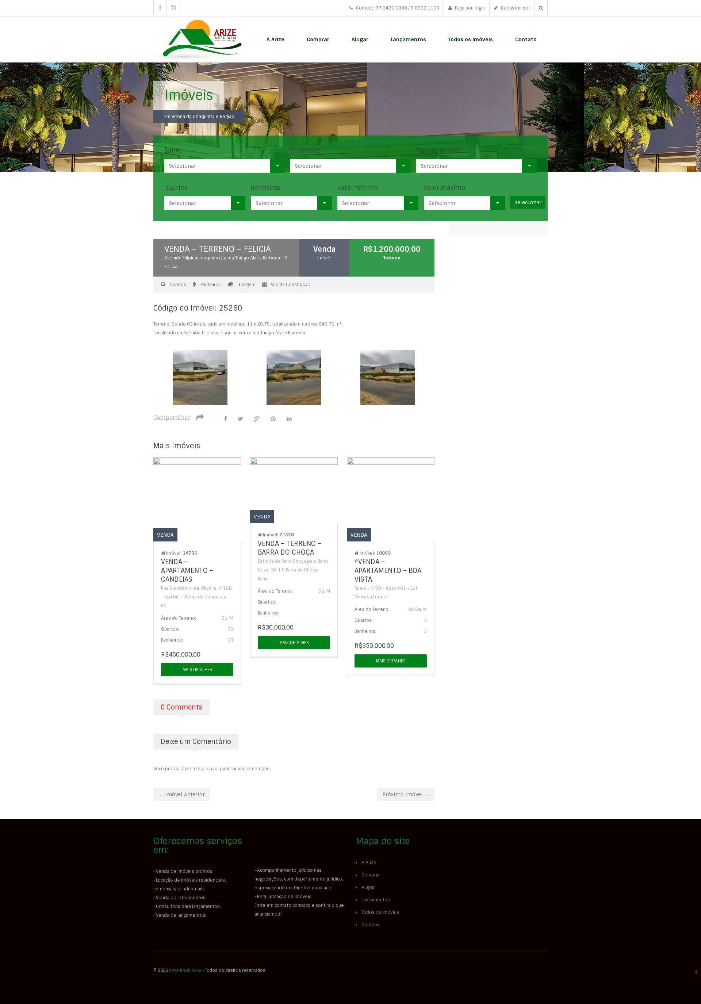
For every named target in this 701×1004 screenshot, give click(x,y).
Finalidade (305, 151)
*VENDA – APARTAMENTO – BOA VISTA (388, 571)
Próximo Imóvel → (405, 794)
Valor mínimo (357, 188)
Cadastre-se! (515, 8)
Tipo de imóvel (438, 151)
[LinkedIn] (289, 419)
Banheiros (265, 188)
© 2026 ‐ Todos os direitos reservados (210, 970)
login (203, 769)
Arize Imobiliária (185, 970)
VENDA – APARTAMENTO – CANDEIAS (187, 571)
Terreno (392, 258)
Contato (526, 39)
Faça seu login (469, 8)
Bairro (172, 151)
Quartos (175, 188)
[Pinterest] (273, 419)
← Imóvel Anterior (181, 794)
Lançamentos (408, 39)
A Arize (275, 39)
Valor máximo (444, 188)
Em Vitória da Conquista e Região (199, 116)
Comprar (318, 39)
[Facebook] (225, 419)
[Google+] (257, 419)
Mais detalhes (197, 669)
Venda (324, 249)
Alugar (360, 39)
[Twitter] (240, 419)
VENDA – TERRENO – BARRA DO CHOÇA (289, 548)
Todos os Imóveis (470, 39)
